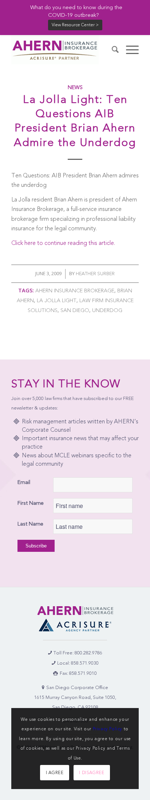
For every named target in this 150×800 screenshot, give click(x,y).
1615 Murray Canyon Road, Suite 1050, (75, 697)
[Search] (111, 49)
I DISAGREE (91, 772)
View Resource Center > (75, 24)
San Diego (74, 310)
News (75, 87)
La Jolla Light (56, 300)
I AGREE (54, 772)
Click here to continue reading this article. (63, 242)
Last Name (30, 523)
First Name (30, 503)
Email (23, 482)
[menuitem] (111, 49)
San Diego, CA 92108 (75, 707)
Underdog (107, 310)
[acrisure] (75, 625)
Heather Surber (95, 273)
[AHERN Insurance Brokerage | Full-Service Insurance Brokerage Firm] (62, 49)
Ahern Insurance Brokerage (74, 291)
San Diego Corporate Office (77, 687)
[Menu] (129, 49)
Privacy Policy (107, 728)
